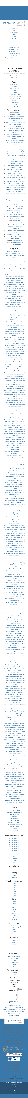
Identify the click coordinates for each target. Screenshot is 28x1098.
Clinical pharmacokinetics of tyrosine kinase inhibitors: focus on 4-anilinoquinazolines (14, 700)
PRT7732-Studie (14, 814)
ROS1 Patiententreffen (15, 236)
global (14, 875)
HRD (14, 903)
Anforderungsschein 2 (14, 840)
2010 (14, 883)
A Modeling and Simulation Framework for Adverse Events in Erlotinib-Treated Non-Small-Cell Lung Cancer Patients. (15, 315)
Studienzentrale (14, 32)
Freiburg (14, 944)
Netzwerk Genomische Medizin (14, 9)
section (15, 862)
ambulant (14, 972)
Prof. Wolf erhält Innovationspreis (15, 242)
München (14, 950)
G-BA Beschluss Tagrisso (15, 214)
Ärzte (17, 112)
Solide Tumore (14, 933)
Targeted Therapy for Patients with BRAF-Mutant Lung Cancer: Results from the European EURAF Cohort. (14, 298)
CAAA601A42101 (14, 826)
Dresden (14, 942)
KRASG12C (15, 907)
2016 (14, 895)
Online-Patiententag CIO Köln (15, 234)
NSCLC (14, 929)
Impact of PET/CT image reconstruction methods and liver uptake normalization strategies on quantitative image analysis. (14, 321)
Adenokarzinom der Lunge (14, 926)
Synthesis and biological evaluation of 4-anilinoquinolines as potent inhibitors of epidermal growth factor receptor (14, 770)
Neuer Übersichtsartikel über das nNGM (14, 1011)
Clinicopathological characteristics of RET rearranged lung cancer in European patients (14, 270)
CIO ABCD (14, 11)
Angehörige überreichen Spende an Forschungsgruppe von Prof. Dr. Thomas (15, 142)
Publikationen (14, 45)
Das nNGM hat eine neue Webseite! (15, 187)
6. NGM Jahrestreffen (15, 244)
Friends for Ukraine (15, 114)
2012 (14, 887)
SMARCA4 (14, 919)
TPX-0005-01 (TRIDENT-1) (15, 824)
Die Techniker (14, 962)
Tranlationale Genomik (14, 53)
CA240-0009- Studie (14, 810)
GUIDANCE (14, 816)
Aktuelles (14, 13)
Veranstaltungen (17, 240)
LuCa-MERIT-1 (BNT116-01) (14, 832)
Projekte (14, 43)
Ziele (14, 30)
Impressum (14, 17)
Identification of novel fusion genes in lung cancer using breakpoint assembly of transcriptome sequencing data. (14, 404)
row (15, 860)
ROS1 (14, 917)
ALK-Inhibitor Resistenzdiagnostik (15, 216)
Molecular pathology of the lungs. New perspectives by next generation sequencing (14, 515)
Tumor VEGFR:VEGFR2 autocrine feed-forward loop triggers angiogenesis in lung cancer (14, 510)
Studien (14, 36)
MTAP (14, 911)
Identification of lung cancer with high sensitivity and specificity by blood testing (14, 786)
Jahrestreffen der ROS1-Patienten (15, 181)
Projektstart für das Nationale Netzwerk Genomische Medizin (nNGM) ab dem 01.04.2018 (15, 206)
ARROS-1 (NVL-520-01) (14, 822)
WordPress (14, 1097)
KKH (14, 966)
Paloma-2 (14, 828)
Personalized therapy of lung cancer (15, 635)
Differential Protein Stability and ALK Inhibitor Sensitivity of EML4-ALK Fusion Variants (14, 588)
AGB (14, 1090)
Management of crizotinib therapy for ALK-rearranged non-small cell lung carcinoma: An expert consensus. (14, 386)
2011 (14, 885)
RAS (15, 915)
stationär (14, 974)
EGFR (14, 901)
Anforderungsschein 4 (14, 844)
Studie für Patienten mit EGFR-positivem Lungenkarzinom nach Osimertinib (15, 136)
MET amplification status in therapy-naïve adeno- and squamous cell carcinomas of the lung (14, 410)
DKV (14, 964)
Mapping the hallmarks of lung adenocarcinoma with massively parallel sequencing (14, 582)
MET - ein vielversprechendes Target (14, 274)
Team (14, 34)
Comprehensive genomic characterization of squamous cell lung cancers (14, 576)
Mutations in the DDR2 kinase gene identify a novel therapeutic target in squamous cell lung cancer (14, 694)
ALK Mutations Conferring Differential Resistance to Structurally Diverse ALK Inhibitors (15, 649)
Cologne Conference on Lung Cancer (14, 58)
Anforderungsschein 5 (14, 846)
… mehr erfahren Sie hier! (14, 1080)
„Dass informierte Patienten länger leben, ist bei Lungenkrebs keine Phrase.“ (15, 118)
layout (14, 856)
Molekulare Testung (14, 51)
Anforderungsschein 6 (14, 848)
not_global (14, 877)
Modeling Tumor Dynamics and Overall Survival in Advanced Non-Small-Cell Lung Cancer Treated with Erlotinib (15, 443)
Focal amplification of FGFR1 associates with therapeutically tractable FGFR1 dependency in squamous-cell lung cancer (14, 737)
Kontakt (14, 15)
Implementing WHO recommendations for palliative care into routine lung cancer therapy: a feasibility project (14, 764)
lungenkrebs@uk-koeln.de (16, 1078)
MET (14, 909)
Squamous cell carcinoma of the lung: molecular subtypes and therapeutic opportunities (14, 627)
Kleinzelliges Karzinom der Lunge (14, 927)
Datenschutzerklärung (14, 19)
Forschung (14, 40)
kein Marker (14, 905)
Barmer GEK (14, 958)
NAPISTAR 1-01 (14, 820)
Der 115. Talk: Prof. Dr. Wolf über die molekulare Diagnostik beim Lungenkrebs (15, 226)
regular (14, 869)
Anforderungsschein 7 (14, 850)
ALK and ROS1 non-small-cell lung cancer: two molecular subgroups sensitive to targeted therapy (14, 415)
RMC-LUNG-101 (14, 818)
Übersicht (14, 38)
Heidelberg (14, 946)
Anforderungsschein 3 (14, 842)
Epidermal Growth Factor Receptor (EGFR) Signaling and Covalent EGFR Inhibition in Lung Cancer (14, 594)
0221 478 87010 (15, 1076)
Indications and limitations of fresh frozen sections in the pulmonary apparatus (15, 570)
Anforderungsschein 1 (14, 838)
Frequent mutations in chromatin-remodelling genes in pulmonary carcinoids (14, 457)
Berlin (14, 940)
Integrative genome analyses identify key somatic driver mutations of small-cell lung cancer (14, 547)
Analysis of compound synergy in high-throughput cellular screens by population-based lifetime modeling (14, 802)
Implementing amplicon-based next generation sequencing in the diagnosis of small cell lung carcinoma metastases (14, 284)
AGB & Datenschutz (14, 84)
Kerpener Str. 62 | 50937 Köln (14, 1074)
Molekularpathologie (14, 47)
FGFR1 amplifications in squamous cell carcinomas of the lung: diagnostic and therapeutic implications (14, 500)
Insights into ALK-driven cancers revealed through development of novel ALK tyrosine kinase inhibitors (15, 688)
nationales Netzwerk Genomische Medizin (14, 7)
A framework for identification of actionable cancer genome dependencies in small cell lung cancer (14, 553)
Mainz (14, 948)
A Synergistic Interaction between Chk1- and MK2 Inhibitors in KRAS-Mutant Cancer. (14, 339)
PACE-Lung (15, 830)
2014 (14, 891)
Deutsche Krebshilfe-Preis (15, 222)
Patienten (17, 220)
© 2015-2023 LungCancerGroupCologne (14, 1082)
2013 (14, 889)
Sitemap (15, 104)
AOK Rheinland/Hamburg (14, 956)
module (15, 858)
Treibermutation (14, 55)
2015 (14, 893)
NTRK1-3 (14, 913)
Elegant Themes (13, 1095)
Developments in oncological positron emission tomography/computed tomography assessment (14, 278)
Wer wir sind (14, 28)
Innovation (17, 218)
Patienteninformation (14, 49)
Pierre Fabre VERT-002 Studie (14, 812)
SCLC (14, 931)
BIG (15, 960)
